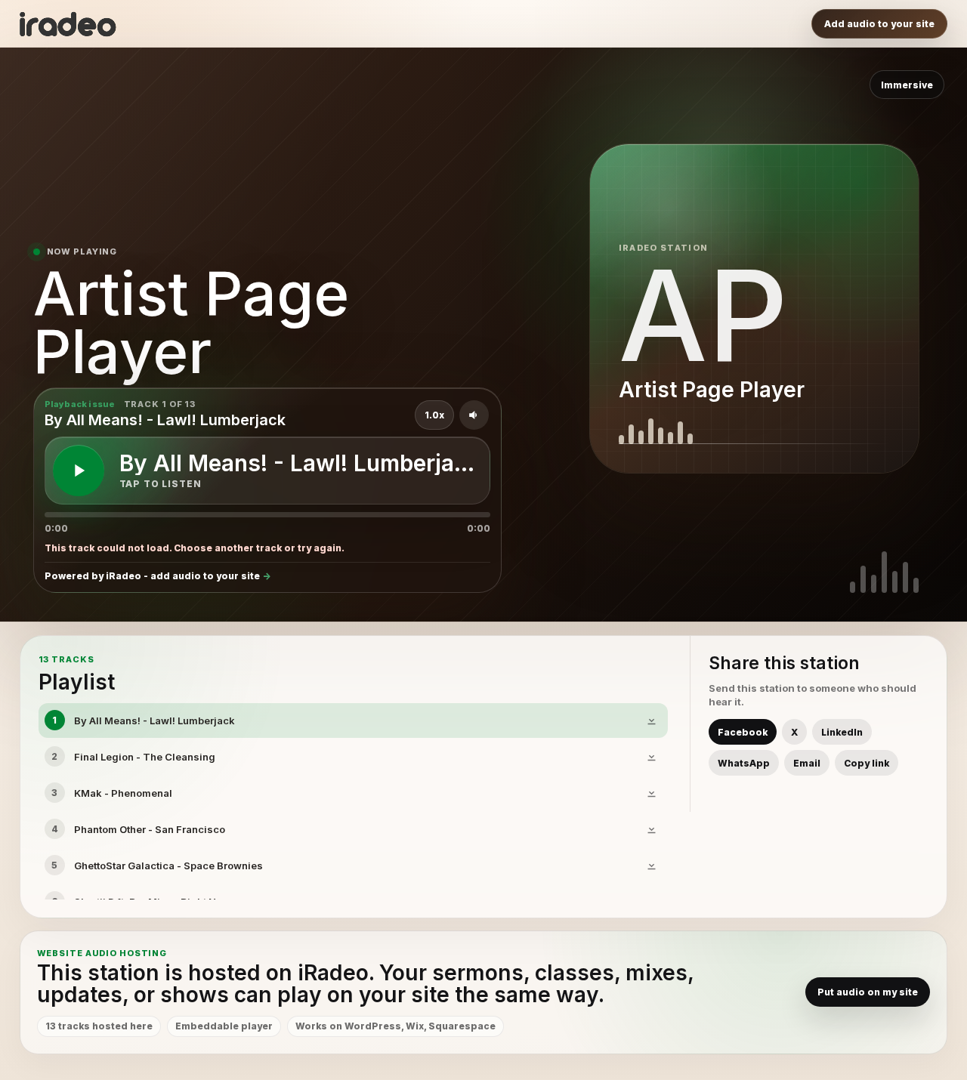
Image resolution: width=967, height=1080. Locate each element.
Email (806, 763)
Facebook (743, 732)
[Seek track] (267, 514)
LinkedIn (842, 732)
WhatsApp (744, 763)
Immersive (907, 85)
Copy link (866, 763)
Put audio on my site (867, 992)
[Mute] (474, 415)
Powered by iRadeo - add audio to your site (152, 576)
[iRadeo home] (68, 24)
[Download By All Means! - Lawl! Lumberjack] (651, 720)
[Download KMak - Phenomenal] (651, 793)
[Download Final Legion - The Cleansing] (651, 757)
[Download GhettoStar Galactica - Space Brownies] (651, 865)
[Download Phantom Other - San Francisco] (651, 829)
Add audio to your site (879, 23)
